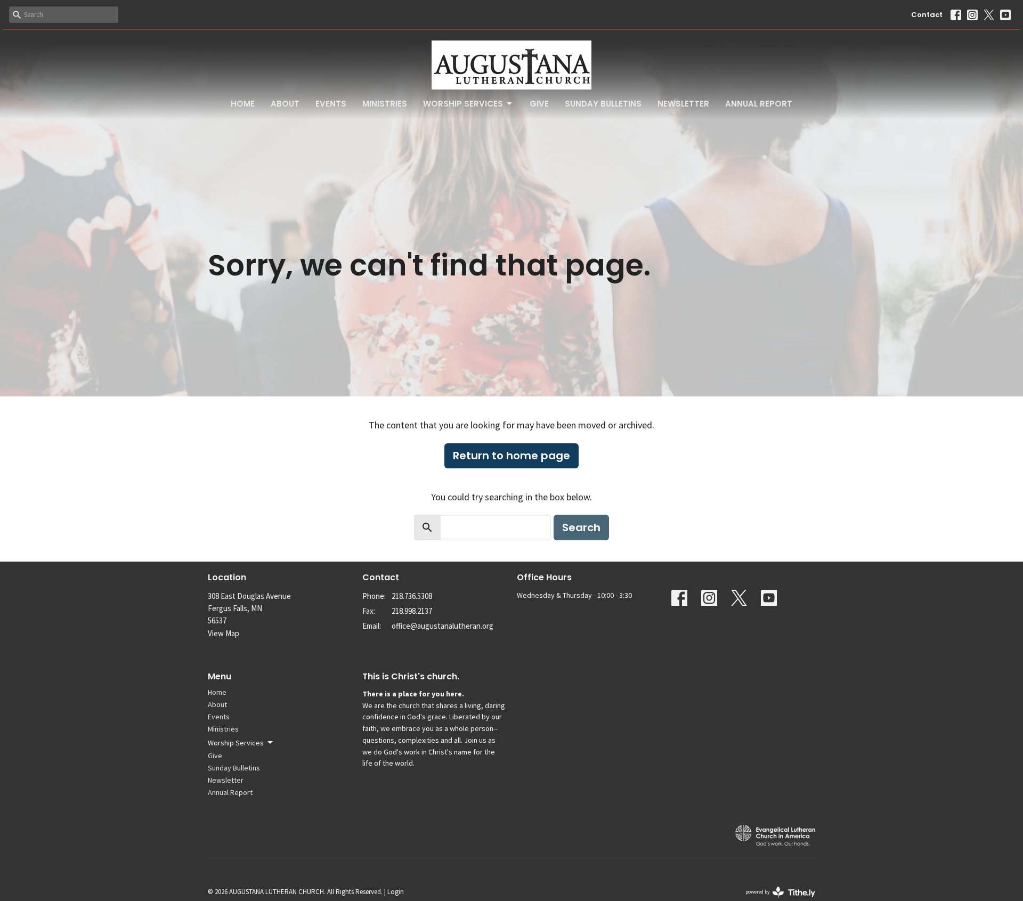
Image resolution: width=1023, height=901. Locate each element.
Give (539, 103)
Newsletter (683, 103)
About (285, 103)
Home (243, 103)
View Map (223, 633)
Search (581, 527)
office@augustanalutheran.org (442, 626)
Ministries (384, 103)
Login (395, 891)
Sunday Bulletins (603, 103)
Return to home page (511, 455)
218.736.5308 (412, 596)
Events (330, 103)
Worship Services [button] (236, 743)
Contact (927, 15)
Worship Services (463, 103)
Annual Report (758, 103)
